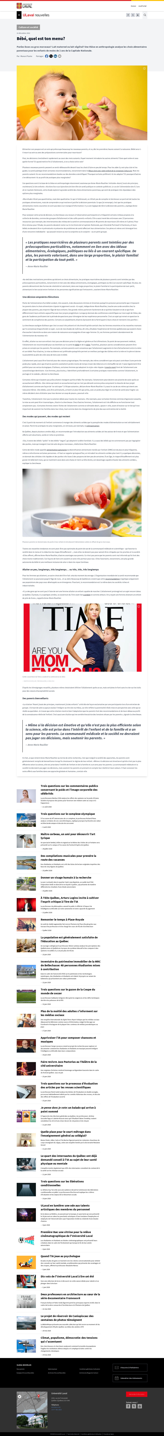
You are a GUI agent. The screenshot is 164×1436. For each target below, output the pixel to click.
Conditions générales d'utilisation (89, 1369)
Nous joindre (20, 1369)
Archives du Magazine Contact (88, 1373)
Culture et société (28, 27)
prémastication (92, 426)
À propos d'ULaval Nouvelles (25, 1373)
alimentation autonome (57, 450)
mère (88, 344)
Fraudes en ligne (109, 1434)
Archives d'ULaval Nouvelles (56, 1373)
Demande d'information (136, 1394)
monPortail (142, 6)
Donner (133, 6)
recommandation (112, 579)
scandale (86, 594)
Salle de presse (52, 1369)
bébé (77, 344)
